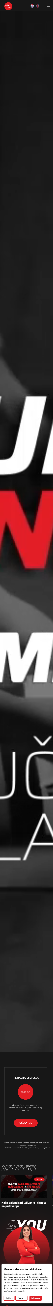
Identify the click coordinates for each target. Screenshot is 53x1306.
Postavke (21, 1298)
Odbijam (9, 1298)
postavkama (22, 1291)
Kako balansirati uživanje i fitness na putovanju (23, 1204)
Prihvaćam (35, 1298)
